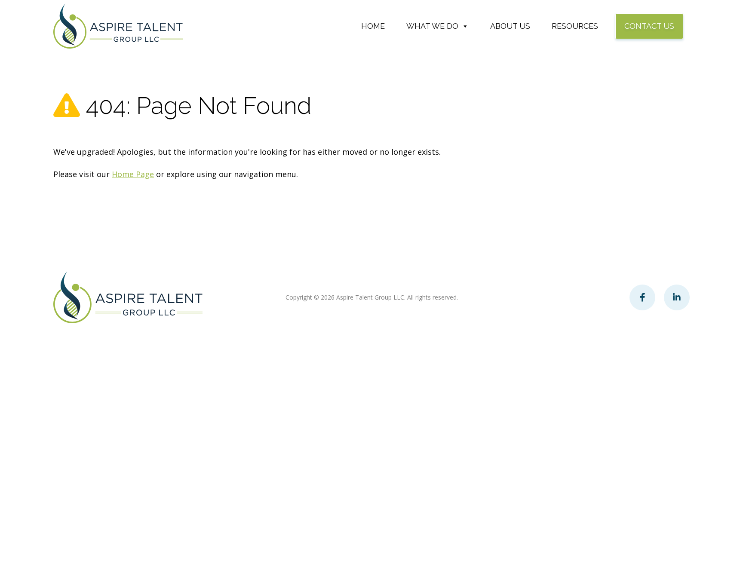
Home (373, 26)
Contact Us (649, 26)
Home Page (133, 174)
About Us (510, 26)
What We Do (432, 26)
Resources (575, 26)
